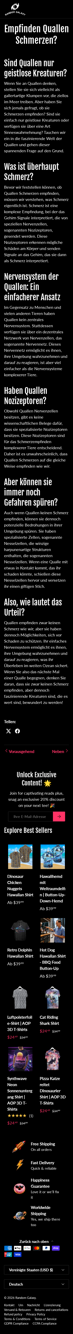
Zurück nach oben (34, 1241)
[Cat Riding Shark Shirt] (53, 998)
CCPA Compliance (45, 1323)
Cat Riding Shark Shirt (49, 1020)
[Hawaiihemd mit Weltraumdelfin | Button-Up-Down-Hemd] (53, 857)
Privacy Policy (35, 1314)
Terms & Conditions (17, 1319)
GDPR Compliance (16, 1323)
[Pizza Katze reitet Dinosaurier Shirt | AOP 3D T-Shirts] (53, 1059)
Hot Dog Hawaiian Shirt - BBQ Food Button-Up (53, 959)
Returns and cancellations (51, 1310)
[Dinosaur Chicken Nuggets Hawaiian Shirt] (20, 857)
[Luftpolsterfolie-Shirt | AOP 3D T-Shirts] (20, 998)
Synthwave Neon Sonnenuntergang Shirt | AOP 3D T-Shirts (19, 1093)
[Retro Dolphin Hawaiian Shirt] (20, 930)
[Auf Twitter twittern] (8, 731)
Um (20, 1305)
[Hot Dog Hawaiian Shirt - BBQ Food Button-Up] (53, 930)
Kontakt (9, 1305)
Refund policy (13, 1314)
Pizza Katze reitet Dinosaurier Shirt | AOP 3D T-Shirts (53, 1090)
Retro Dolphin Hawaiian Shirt (20, 952)
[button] (57, 9)
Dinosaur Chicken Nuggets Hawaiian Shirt (20, 885)
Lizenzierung (52, 1305)
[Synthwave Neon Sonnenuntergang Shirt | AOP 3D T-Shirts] (20, 1059)
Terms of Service (45, 1319)
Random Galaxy (25, 1297)
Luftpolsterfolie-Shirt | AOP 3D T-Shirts (19, 1023)
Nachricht (33, 1305)
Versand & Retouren (17, 1310)
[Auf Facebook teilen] (17, 731)
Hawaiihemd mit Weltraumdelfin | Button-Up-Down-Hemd (52, 888)
